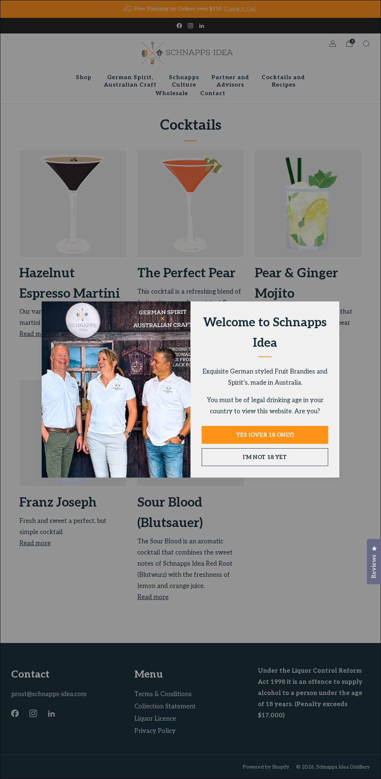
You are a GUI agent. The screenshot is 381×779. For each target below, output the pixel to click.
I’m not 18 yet (265, 457)
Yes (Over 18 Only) (265, 434)
